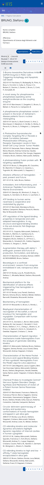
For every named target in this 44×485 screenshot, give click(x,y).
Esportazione (23, 51)
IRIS (2, 16)
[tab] (5, 68)
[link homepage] (7, 3)
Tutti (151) (36, 51)
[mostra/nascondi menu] (42, 4)
